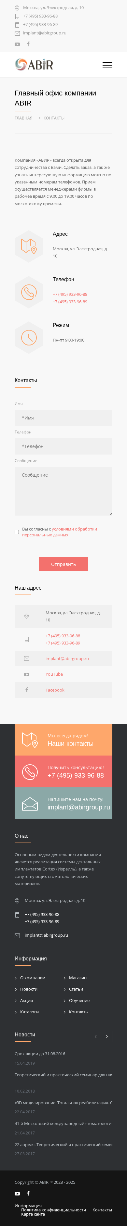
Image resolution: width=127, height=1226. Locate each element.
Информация (28, 1205)
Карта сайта (33, 1214)
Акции (26, 1000)
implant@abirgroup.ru (44, 33)
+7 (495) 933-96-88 (40, 16)
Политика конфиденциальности (53, 1210)
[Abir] (59, 64)
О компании (32, 978)
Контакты (79, 1012)
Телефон (23, 432)
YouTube (54, 674)
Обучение (79, 1000)
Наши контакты (70, 743)
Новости (28, 989)
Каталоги (29, 1012)
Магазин (78, 978)
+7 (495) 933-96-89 (40, 24)
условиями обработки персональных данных (59, 532)
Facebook (55, 690)
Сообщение (26, 460)
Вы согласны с (59, 532)
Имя (19, 403)
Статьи (76, 989)
